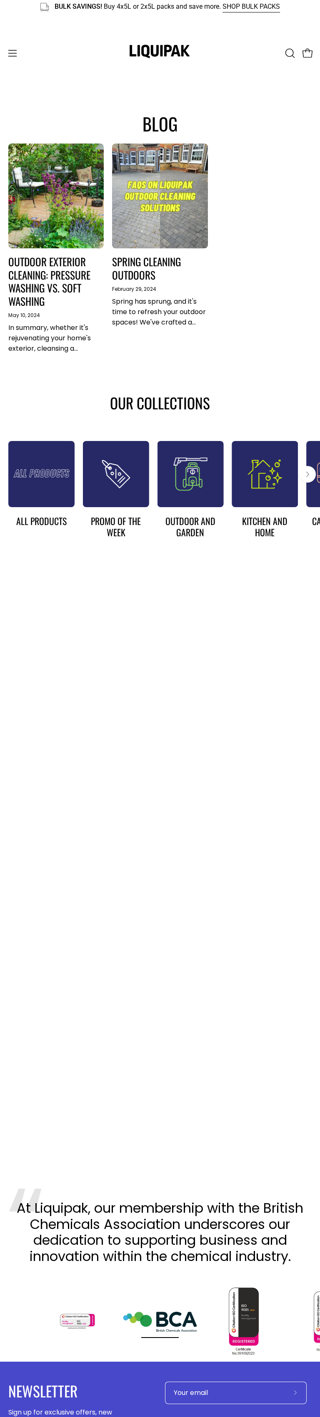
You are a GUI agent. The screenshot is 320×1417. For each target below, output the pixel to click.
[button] (289, 53)
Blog (160, 123)
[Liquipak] (160, 53)
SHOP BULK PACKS (251, 6)
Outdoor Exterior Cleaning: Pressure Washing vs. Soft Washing (49, 281)
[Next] (307, 474)
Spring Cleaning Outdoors (146, 268)
